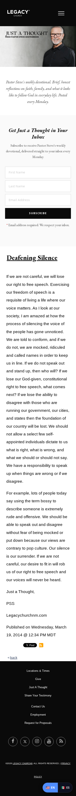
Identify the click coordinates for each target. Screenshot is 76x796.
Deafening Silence (32, 257)
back (13, 658)
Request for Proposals (38, 722)
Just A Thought (38, 687)
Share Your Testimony (38, 695)
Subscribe (38, 213)
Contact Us (38, 706)
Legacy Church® (23, 763)
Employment (38, 714)
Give (38, 679)
